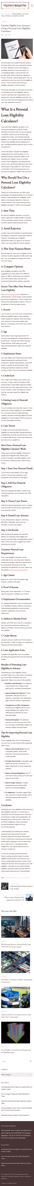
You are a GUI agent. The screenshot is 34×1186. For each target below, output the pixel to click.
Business (4, 21)
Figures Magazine (19, 1174)
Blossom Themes (19, 1176)
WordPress (4, 1178)
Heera (2, 35)
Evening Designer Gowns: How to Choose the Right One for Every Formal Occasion (16, 1109)
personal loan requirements (24, 877)
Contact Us (4, 1183)
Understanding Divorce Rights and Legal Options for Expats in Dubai (16, 1088)
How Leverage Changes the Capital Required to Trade (15, 1095)
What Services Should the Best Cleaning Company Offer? (16, 1102)
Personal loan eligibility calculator (11, 877)
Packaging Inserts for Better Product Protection (15, 1115)
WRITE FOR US (12, 1183)
